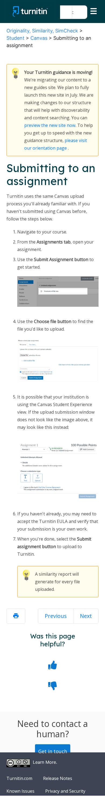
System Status (20, 804)
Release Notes (57, 778)
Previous (56, 616)
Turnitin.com (19, 778)
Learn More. (45, 762)
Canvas (38, 38)
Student (15, 38)
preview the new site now (49, 125)
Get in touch (52, 751)
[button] (66, 12)
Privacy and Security (65, 791)
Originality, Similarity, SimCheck (42, 31)
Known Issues (20, 791)
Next (86, 616)
